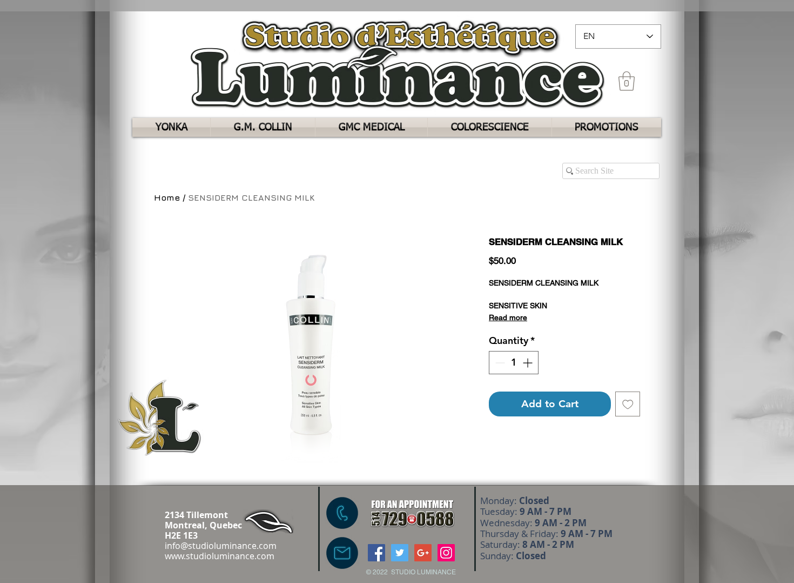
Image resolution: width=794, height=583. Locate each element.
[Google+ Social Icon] (423, 552)
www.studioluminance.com (219, 556)
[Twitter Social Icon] (399, 552)
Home (167, 197)
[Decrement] (498, 363)
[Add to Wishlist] (628, 404)
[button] (626, 81)
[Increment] (528, 363)
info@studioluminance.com (221, 546)
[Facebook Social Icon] (376, 552)
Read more (508, 317)
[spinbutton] (513, 363)
